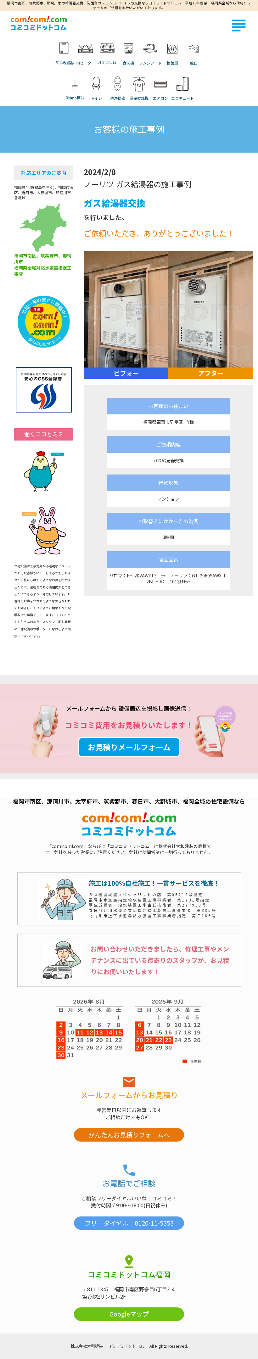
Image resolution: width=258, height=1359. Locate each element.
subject (239, 25)
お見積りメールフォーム (129, 746)
